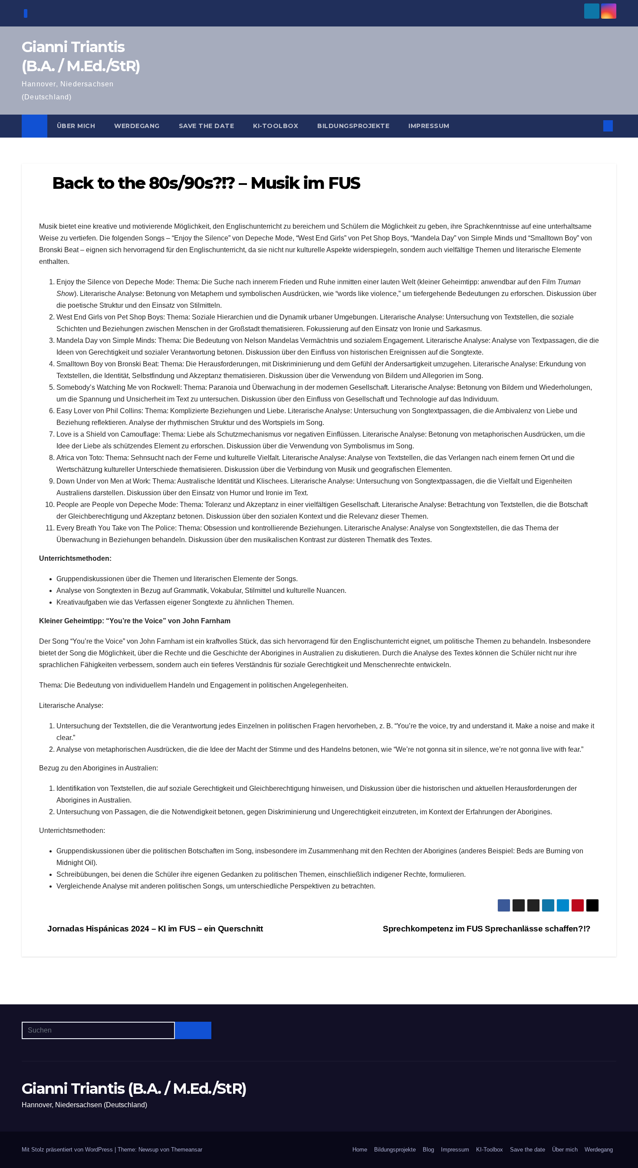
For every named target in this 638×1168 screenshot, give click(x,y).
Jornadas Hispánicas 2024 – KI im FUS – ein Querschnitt (154, 928)
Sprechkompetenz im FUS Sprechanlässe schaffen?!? (487, 928)
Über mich (76, 126)
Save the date (206, 126)
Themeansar (186, 1149)
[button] (593, 125)
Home (359, 1149)
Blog (428, 1149)
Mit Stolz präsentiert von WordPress (68, 1149)
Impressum (429, 126)
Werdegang (137, 126)
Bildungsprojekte (353, 126)
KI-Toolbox (275, 126)
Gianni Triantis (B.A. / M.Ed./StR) (134, 1088)
